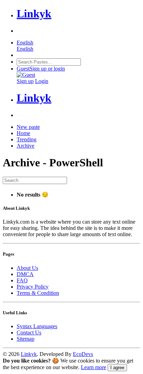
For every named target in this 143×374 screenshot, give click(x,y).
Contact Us (29, 332)
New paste (28, 127)
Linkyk (29, 354)
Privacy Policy (33, 287)
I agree (117, 367)
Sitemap (25, 339)
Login (41, 81)
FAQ (22, 280)
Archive (25, 146)
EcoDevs (83, 354)
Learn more (93, 367)
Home (23, 133)
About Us (27, 268)
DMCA (25, 274)
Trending (26, 139)
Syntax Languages (37, 326)
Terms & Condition (38, 293)
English (25, 49)
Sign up (25, 81)
